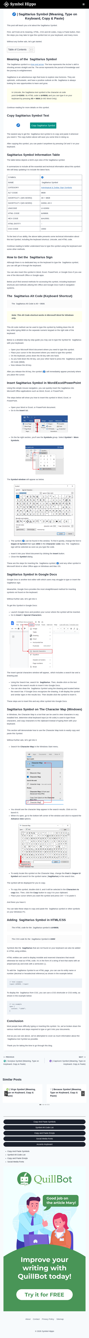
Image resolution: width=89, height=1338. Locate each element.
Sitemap (60, 1319)
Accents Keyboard (44, 1144)
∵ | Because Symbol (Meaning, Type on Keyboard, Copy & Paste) (66, 1092)
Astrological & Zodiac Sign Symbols (56, 187)
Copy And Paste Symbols (45, 1122)
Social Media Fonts (44, 1139)
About (27, 1319)
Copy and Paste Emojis (44, 1133)
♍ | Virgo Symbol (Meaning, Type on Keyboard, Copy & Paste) (21, 1092)
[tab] (40, 1104)
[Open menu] (84, 4)
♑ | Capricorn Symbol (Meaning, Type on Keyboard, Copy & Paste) (67, 1060)
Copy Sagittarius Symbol (43, 124)
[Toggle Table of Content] (30, 49)
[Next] (83, 1093)
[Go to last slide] (6, 1093)
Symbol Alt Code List (44, 1127)
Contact (36, 1319)
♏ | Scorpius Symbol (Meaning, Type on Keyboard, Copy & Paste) (21, 1060)
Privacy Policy (48, 1319)
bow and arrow (37, 64)
